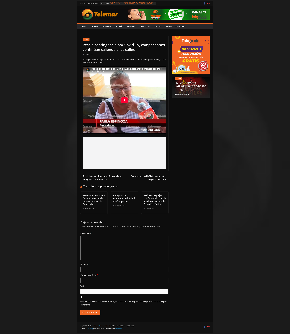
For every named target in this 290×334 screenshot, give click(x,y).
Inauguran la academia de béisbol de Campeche (124, 198)
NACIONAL (131, 26)
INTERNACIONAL (145, 26)
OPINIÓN (168, 26)
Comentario (86, 233)
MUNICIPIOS (107, 26)
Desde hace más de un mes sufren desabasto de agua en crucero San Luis (102, 178)
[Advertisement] (124, 153)
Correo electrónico (89, 275)
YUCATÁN (119, 26)
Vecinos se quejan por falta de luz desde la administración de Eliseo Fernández (155, 200)
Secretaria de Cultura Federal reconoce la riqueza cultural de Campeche (94, 200)
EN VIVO (158, 26)
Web (82, 286)
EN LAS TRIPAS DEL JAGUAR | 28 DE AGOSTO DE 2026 (191, 86)
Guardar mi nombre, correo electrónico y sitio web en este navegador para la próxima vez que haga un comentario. (124, 303)
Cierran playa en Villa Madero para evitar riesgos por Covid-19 (148, 178)
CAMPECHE (95, 26)
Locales (86, 39)
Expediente (180, 26)
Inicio (84, 26)
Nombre (84, 264)
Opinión (178, 78)
